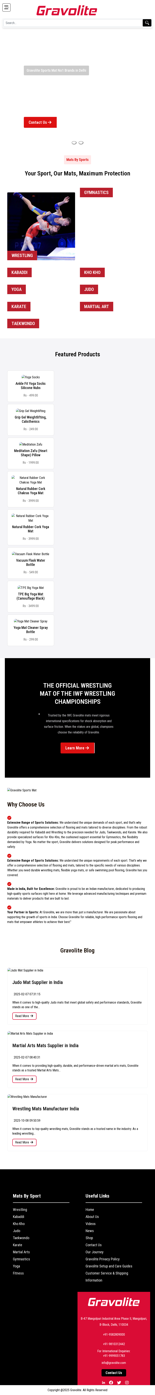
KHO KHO (92, 272)
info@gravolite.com (114, 1363)
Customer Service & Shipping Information (107, 1276)
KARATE (19, 306)
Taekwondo (21, 1238)
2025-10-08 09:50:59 (26, 1120)
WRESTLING (22, 255)
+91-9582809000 (114, 1334)
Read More (22, 1016)
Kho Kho (19, 1224)
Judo (16, 1231)
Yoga (16, 1266)
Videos (91, 1224)
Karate (17, 1245)
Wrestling (20, 1209)
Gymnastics (21, 1259)
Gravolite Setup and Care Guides (109, 1266)
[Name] (74, 142)
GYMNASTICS (96, 192)
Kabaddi (18, 1217)
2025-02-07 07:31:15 (26, 994)
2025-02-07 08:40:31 (26, 1057)
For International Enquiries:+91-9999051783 (113, 1353)
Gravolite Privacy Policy (103, 1259)
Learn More (75, 748)
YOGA (17, 289)
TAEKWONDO (23, 323)
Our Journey (95, 1252)
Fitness (18, 1273)
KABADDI (19, 272)
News (90, 1231)
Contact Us (38, 122)
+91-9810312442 (114, 1344)
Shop (89, 1238)
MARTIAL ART (96, 306)
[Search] (147, 22)
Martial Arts (21, 1252)
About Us (92, 1217)
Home (90, 1209)
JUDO (89, 289)
